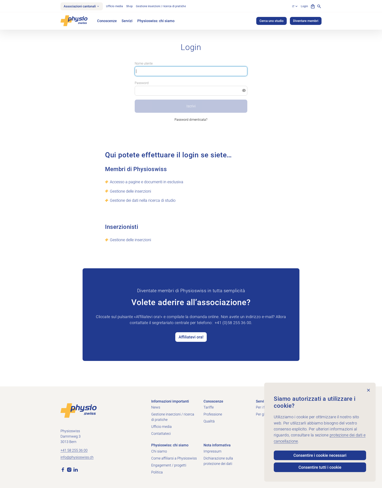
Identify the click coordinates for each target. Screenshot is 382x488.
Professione (213, 414)
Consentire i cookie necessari (319, 455)
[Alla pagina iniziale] (78, 410)
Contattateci (161, 433)
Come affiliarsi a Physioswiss (174, 458)
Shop (129, 6)
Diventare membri (305, 21)
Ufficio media (114, 6)
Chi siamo (159, 451)
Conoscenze (107, 21)
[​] (191, 91)
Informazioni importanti (170, 401)
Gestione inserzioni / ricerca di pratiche (161, 6)
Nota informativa (217, 445)
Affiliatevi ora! (190, 337)
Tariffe (209, 407)
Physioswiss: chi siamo (155, 21)
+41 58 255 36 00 (74, 450)
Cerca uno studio (271, 21)
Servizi (127, 21)
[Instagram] (69, 469)
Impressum (212, 451)
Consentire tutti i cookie (319, 467)
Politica (157, 472)
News (155, 407)
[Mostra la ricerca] (319, 6)
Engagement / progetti (168, 465)
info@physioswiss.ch (77, 457)
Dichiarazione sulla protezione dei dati (218, 461)
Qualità (209, 421)
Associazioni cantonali (80, 6)
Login (304, 6)
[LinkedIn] (75, 469)
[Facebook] (62, 469)
